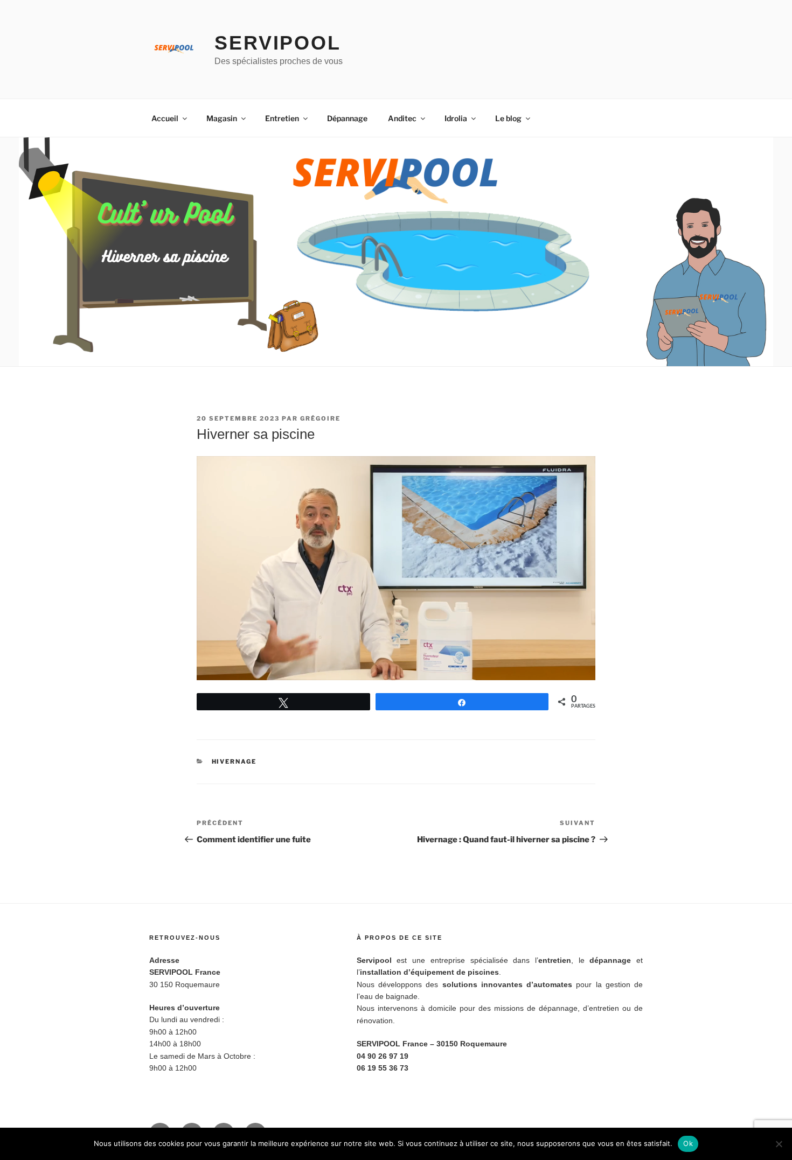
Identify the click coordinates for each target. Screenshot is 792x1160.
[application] (396, 568)
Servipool (277, 43)
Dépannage (347, 118)
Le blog (508, 118)
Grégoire (320, 418)
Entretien (282, 118)
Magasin (221, 118)
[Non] (778, 1143)
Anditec (402, 118)
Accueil (164, 118)
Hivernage (234, 761)
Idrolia (455, 118)
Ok (688, 1143)
